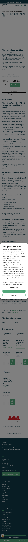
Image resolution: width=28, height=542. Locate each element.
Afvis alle (14, 295)
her (21, 284)
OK (14, 291)
